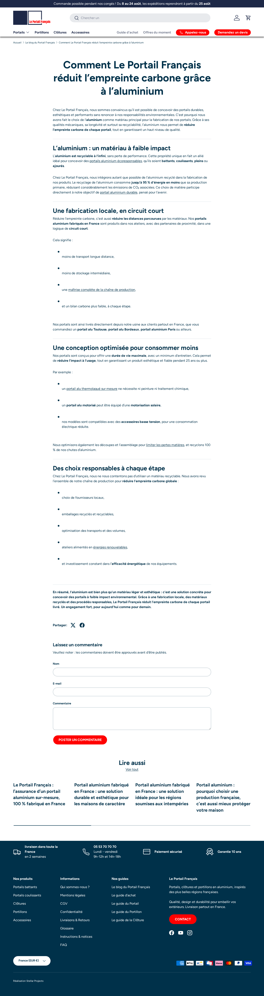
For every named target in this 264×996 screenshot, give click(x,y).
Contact (183, 919)
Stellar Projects (35, 980)
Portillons (42, 32)
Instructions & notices (76, 937)
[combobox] (140, 17)
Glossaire (67, 928)
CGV (63, 903)
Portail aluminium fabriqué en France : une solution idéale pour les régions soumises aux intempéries (162, 794)
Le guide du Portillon (127, 912)
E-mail (57, 683)
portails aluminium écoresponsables (116, 161)
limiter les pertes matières (165, 445)
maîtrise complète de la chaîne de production (101, 290)
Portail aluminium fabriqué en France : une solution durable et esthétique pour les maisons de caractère (101, 794)
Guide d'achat (127, 32)
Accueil (17, 42)
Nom (56, 664)
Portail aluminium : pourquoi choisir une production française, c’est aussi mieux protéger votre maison (223, 797)
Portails (19, 32)
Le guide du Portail (125, 903)
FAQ (63, 945)
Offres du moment (157, 32)
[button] (248, 17)
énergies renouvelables (110, 547)
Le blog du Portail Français (40, 42)
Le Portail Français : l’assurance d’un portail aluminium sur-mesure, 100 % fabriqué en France (39, 794)
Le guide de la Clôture (128, 920)
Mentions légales (72, 895)
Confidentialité (71, 912)
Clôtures (60, 32)
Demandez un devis (233, 32)
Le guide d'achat (124, 895)
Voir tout (132, 769)
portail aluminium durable (118, 192)
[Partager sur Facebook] (82, 625)
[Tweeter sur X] (73, 625)
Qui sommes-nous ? (75, 887)
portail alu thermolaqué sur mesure (91, 389)
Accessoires (80, 32)
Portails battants (25, 887)
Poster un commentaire (80, 740)
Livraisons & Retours (75, 920)
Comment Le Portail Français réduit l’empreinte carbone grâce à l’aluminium (101, 42)
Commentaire (62, 703)
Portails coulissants (27, 895)
